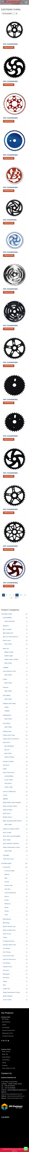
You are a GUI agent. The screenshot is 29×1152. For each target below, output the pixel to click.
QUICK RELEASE (10, 621)
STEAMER (6, 855)
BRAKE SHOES (9, 652)
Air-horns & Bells (10, 871)
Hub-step (7, 889)
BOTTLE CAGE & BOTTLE (10, 637)
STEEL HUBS (8, 787)
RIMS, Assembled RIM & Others (12, 821)
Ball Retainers (7, 919)
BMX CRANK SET (8, 633)
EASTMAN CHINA (6, 614)
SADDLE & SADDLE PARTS (11, 829)
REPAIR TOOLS (7, 817)
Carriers (7, 881)
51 (25, 595)
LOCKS (5, 795)
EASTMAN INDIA (6, 863)
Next (16, 598)
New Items (6, 977)
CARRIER (5, 667)
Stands (7, 911)
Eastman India (5, 1017)
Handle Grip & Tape (9, 735)
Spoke (6, 907)
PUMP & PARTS (7, 810)
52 (11, 598)
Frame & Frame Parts (9, 959)
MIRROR (5, 799)
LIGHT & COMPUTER (9, 791)
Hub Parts (6, 970)
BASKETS (6, 626)
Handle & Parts (7, 966)
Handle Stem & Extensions (11, 739)
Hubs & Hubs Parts (8, 772)
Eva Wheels (6, 948)
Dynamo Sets (9, 885)
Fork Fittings (6, 952)
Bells (6, 878)
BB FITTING (8, 753)
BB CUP (7, 750)
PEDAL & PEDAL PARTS (10, 806)
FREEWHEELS (7, 715)
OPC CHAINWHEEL (10, 44)
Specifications (8, 47)
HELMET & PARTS (8, 761)
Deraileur (5, 687)
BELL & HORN (7, 629)
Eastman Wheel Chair (9, 945)
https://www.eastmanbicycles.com (11, 1094)
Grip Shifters (7, 723)
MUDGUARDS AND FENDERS (12, 802)
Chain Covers (7, 934)
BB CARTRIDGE (9, 746)
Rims (4, 985)
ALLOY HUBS (9, 780)
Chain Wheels (6, 1057)
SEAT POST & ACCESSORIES (11, 836)
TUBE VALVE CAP (8, 859)
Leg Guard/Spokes (10, 892)
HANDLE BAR (7, 731)
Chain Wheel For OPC (9, 671)
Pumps (7, 900)
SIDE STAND (7, 840)
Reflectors (8, 903)
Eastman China (6, 1049)
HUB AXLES (8, 783)
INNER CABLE (9, 656)
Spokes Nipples (7, 996)
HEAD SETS (6, 742)
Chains (5, 679)
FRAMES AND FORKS (9, 703)
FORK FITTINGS (9, 757)
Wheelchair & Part (7, 1033)
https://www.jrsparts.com (15, 1098)
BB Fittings (6, 923)
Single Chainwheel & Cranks (11, 847)
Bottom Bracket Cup (9, 926)
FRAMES (7, 711)
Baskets (7, 874)
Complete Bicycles (8, 941)
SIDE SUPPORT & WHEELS (11, 843)
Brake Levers (7, 640)
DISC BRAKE (6, 695)
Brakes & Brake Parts (9, 930)
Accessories (6, 867)
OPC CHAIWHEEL (10, 220)
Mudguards (6, 974)
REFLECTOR (6, 813)
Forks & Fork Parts (8, 955)
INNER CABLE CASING (11, 659)
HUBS (4, 769)
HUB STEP (6, 765)
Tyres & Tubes (7, 999)
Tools (6, 914)
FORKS (7, 707)
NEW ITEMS (8, 644)
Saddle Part (6, 988)
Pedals (5, 981)
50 (21, 595)
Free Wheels (6, 963)
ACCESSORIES (7, 617)
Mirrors (7, 896)
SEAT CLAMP (7, 832)
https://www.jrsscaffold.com (15, 1096)
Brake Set (6, 648)
